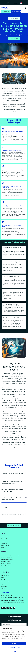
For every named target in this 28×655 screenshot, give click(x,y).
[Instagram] (5, 608)
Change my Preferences (14, 647)
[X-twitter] (8, 608)
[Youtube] (14, 608)
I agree (14, 643)
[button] (25, 8)
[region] (14, 640)
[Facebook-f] (2, 608)
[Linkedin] (11, 608)
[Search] (8, 3)
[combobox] (4, 3)
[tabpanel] (14, 408)
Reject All (14, 651)
